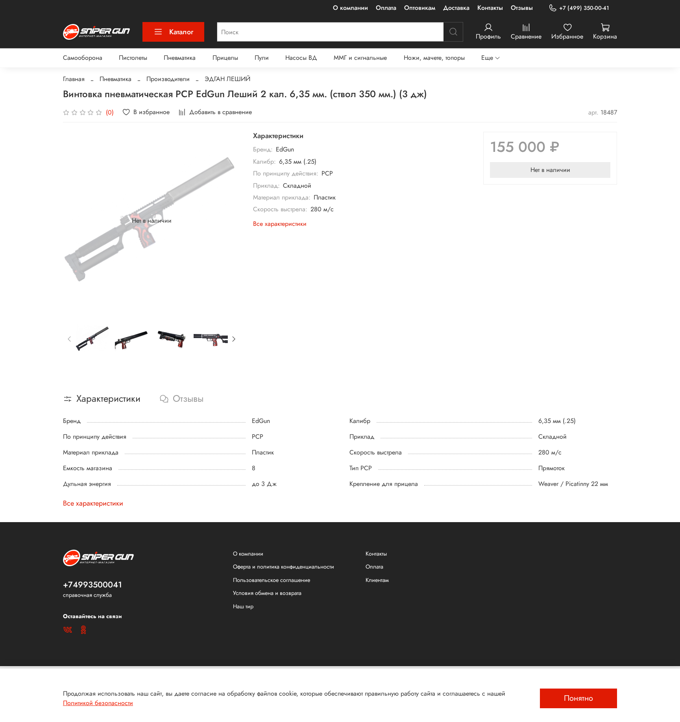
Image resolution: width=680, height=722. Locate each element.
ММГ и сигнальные (360, 57)
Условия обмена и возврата (267, 593)
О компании (350, 7)
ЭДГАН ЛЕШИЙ (227, 78)
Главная (74, 78)
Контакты (490, 7)
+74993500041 (92, 585)
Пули (262, 57)
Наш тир (243, 606)
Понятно (578, 698)
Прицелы (225, 57)
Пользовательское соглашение (271, 580)
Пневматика (180, 57)
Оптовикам (419, 7)
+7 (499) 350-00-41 (584, 8)
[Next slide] (227, 220)
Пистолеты (133, 57)
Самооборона (82, 57)
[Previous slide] (75, 220)
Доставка (456, 7)
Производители (168, 78)
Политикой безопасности (98, 702)
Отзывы (522, 7)
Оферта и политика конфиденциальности (283, 567)
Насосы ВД (301, 57)
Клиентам (377, 580)
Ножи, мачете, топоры (434, 57)
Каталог (181, 32)
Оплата (386, 7)
